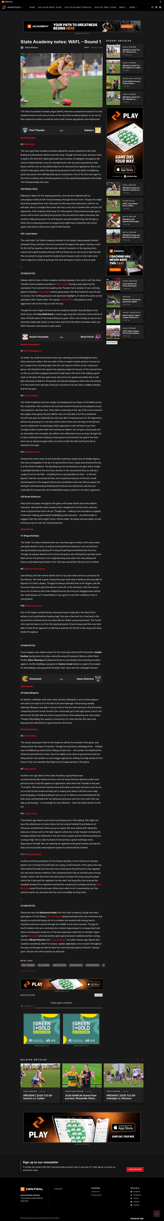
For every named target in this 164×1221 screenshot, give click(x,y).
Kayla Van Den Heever (34, 569)
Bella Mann (29, 144)
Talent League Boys (131, 312)
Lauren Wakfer (31, 395)
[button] (138, 1060)
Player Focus (129, 201)
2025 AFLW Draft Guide (50, 7)
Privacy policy (96, 1195)
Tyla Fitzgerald (54, 916)
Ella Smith (33, 936)
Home (32, 7)
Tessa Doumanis (58, 940)
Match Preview (129, 216)
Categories (58, 1189)
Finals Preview (129, 47)
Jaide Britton (66, 299)
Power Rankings (130, 281)
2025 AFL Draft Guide (105, 7)
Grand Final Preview (132, 78)
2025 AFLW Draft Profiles (77, 7)
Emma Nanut (30, 769)
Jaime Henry (31, 813)
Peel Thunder (28, 965)
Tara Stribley (30, 735)
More (132, 7)
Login (98, 995)
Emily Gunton (62, 284)
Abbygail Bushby (33, 854)
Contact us (95, 1192)
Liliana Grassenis (33, 605)
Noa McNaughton (32, 351)
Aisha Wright (43, 292)
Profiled (126, 297)
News (122, 7)
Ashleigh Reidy (32, 452)
